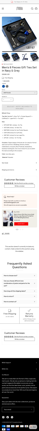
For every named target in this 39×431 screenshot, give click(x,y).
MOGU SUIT (9, 422)
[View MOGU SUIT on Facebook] (7, 417)
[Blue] (3, 86)
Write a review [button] (19, 186)
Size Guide (5, 163)
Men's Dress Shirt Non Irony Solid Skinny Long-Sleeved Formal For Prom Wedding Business (24, 216)
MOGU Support (6, 362)
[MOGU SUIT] (19, 8)
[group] (19, 2)
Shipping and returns (8, 170)
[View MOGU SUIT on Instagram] (3, 417)
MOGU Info (5, 369)
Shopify (20, 422)
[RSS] (12, 417)
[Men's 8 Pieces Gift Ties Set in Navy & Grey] (6, 57)
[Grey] (7, 86)
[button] (32, 8)
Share (7, 233)
